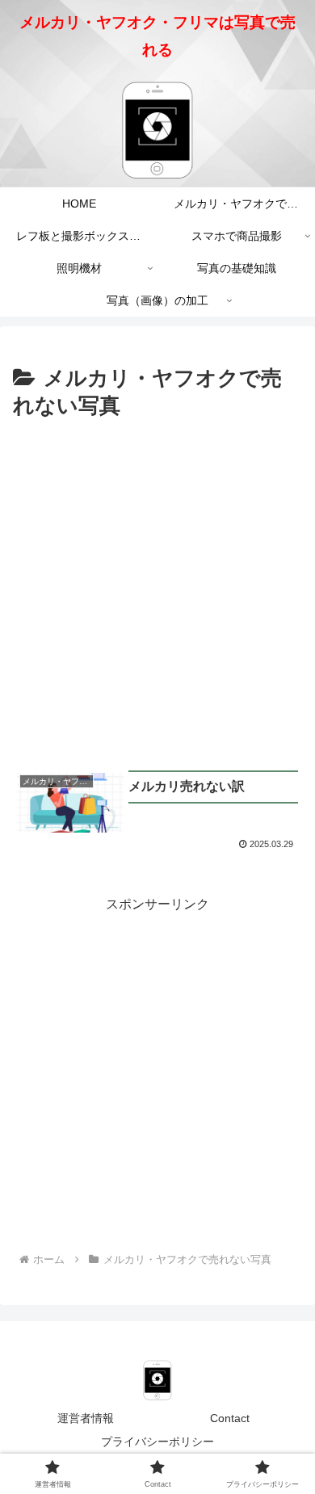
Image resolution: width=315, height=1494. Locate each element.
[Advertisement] (157, 590)
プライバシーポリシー (157, 1441)
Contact (230, 1418)
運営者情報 (85, 1418)
